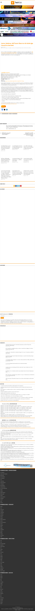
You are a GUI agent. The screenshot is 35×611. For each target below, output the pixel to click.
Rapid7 (1, 526)
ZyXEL (1, 501)
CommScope (2, 481)
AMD (1, 540)
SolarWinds (1, 498)
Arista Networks (2, 476)
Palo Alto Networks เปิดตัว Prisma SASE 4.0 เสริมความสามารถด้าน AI (28, 159)
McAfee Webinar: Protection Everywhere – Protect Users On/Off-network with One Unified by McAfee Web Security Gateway (28, 134)
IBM (1, 550)
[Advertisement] (7, 305)
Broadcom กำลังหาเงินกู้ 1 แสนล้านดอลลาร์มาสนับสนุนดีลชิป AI (10, 400)
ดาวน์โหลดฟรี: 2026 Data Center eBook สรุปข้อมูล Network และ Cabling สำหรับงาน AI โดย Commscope (15, 421)
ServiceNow (2, 597)
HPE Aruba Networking (3, 488)
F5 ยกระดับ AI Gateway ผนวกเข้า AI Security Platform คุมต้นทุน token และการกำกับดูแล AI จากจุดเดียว (15, 394)
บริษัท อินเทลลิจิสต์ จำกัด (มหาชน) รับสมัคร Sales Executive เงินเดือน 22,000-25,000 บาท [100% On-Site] (15, 416)
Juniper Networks (2, 492)
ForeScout (1, 515)
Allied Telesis (2, 475)
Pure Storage (2, 562)
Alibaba (1, 577)
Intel (1, 553)
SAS (1, 596)
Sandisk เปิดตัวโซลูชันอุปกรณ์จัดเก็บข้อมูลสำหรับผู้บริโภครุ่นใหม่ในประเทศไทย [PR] (12, 456)
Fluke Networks (2, 485)
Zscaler (1, 536)
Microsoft (1, 589)
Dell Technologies (2, 543)
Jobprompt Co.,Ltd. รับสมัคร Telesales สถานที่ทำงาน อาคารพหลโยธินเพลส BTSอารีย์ (12, 414)
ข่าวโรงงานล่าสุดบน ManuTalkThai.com (9, 430)
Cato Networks (2, 478)
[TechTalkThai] (17, 2)
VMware (1, 602)
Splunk (1, 532)
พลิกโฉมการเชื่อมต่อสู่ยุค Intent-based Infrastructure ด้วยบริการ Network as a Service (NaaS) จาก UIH (5, 160)
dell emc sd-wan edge (5, 113)
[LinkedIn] (19, 186)
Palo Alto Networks (3, 522)
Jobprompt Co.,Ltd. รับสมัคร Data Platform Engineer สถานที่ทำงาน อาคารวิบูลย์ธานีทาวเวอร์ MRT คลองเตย (16, 408)
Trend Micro (2, 535)
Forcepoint (1, 513)
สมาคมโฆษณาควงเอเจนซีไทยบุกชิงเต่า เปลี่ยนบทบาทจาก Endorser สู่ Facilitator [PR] (12, 452)
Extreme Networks (2, 482)
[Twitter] (17, 186)
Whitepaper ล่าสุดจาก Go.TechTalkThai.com (9, 420)
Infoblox (1, 491)
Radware (1, 525)
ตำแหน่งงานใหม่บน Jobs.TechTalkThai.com (9, 403)
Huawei (1, 489)
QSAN (1, 565)
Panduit (1, 495)
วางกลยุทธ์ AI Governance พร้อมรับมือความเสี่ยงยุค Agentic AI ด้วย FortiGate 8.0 (12, 385)
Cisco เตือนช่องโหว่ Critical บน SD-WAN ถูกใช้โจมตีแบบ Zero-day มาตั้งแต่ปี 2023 (17, 147)
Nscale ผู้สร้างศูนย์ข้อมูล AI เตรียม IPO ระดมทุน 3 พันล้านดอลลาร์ (10, 391)
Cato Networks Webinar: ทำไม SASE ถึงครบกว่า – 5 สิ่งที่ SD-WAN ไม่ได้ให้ (17, 159)
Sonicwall (1, 599)
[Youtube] (21, 186)
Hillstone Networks (3, 519)
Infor (1, 587)
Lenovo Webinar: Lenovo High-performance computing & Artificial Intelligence (6, 133)
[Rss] (14, 186)
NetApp (1, 556)
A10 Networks (2, 472)
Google (1, 583)
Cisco (1, 479)
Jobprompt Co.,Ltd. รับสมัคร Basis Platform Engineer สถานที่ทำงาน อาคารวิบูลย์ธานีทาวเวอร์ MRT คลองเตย (16, 407)
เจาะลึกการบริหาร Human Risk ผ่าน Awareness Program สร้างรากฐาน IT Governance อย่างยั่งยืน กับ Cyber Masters (17, 397)
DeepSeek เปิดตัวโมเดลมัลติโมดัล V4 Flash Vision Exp (8, 393)
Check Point (2, 509)
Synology (1, 569)
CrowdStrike (2, 512)
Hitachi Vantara (2, 546)
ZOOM (1, 603)
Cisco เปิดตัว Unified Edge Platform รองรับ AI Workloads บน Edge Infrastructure (28, 147)
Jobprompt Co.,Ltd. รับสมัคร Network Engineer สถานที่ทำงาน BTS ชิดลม (11, 405)
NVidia (1, 559)
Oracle (1, 560)
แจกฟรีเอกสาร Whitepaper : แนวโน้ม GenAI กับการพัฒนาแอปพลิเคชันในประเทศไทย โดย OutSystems (15, 424)
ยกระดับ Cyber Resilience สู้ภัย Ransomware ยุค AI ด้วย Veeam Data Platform (16, 363)
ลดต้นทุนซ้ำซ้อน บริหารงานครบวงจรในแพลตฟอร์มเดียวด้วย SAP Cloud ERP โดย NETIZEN (13, 425)
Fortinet (1, 502)
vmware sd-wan (15, 113)
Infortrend (1, 552)
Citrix (1, 580)
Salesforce (1, 593)
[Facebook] (16, 186)
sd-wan (10, 113)
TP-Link (1, 499)
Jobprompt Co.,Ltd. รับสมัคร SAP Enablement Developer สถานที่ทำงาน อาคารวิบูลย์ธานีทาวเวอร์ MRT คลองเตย (16, 406)
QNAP (1, 563)
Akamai (1, 506)
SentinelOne (2, 529)
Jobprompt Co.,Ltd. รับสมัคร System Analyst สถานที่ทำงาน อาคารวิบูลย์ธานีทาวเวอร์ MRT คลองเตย (15, 409)
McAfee (1, 523)
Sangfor (1, 528)
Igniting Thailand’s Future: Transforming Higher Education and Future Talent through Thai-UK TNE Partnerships (16, 415)
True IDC (1, 600)
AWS (1, 579)
